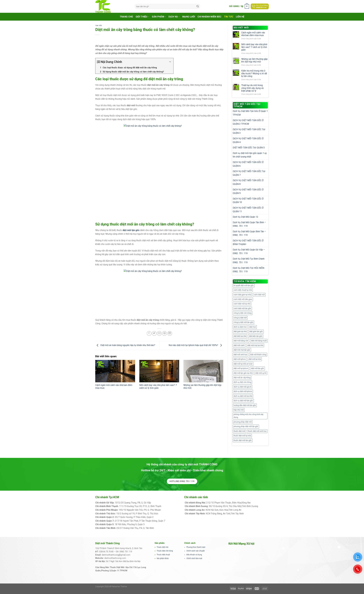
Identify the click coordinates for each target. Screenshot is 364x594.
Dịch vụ (173, 16)
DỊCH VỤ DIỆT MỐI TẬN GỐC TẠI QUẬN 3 (249, 131)
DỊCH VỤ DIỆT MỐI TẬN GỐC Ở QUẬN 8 (248, 182)
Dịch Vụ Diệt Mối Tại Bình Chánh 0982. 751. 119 (248, 260)
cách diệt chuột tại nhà (243, 290)
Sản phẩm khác (163, 558)
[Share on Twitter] (154, 333)
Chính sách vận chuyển (195, 551)
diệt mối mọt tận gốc (242, 350)
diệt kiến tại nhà (240, 336)
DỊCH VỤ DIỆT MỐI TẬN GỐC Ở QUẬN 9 (248, 191)
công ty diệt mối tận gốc (243, 322)
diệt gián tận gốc (256, 331)
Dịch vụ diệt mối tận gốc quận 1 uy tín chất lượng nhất (250, 155)
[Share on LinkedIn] (169, 333)
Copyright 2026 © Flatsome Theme (111, 586)
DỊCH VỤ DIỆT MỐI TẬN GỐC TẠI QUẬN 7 (249, 173)
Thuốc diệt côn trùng (165, 551)
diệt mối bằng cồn (241, 341)
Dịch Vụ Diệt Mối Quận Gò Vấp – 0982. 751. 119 (249, 251)
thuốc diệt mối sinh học (257, 431)
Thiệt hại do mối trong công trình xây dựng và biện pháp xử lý (252, 88)
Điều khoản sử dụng (194, 555)
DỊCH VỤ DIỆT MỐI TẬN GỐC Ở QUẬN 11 (248, 209)
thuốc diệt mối (239, 431)
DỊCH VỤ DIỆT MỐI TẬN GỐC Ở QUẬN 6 (248, 164)
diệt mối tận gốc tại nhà (243, 373)
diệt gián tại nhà (240, 331)
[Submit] (197, 6)
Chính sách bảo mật (194, 558)
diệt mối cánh (239, 345)
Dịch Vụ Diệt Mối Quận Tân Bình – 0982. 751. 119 (249, 224)
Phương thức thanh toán (195, 547)
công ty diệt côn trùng (243, 313)
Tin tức (228, 16)
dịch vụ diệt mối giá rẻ (242, 387)
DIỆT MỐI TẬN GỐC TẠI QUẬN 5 (249, 147)
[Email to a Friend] (159, 333)
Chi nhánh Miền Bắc (209, 16)
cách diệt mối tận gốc (242, 308)
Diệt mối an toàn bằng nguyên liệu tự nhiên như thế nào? (127, 345)
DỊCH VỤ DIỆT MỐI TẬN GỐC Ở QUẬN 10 (248, 200)
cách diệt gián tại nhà (242, 295)
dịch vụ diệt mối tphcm (243, 391)
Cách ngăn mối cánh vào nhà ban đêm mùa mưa (253, 34)
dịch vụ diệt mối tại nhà (243, 396)
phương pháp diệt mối (243, 422)
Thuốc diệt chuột (163, 555)
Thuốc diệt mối (162, 547)
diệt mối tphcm (240, 359)
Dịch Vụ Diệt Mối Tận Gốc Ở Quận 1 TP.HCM (250, 113)
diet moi (252, 327)
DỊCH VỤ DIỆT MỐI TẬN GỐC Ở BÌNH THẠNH (248, 242)
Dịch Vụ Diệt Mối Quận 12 (245, 217)
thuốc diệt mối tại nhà (242, 436)
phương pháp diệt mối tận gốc (246, 426)
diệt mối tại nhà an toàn (243, 364)
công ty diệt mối (240, 318)
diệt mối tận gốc (257, 368)
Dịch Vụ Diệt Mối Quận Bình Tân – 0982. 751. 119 (249, 233)
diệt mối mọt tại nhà (255, 345)
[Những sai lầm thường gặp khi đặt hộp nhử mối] (203, 371)
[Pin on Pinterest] (164, 333)
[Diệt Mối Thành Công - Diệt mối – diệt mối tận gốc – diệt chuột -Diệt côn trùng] (113, 6)
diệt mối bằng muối (259, 341)
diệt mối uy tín (260, 373)
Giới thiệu (141, 16)
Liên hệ (240, 16)
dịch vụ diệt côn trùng (242, 382)
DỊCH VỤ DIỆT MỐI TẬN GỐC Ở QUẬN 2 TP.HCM (248, 122)
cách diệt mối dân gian (243, 299)
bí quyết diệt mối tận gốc (244, 285)
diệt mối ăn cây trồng (242, 378)
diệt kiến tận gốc (255, 336)
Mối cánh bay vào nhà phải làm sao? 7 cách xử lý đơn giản (158, 386)
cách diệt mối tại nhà (242, 304)
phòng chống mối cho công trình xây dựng (248, 415)
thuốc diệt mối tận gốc (243, 440)
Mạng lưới (188, 16)
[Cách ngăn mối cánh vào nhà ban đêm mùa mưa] (115, 371)
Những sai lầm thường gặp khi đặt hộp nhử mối (254, 60)
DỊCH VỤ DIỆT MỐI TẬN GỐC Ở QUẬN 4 (248, 140)
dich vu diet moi (240, 327)
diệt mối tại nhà (255, 359)
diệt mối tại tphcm (241, 368)
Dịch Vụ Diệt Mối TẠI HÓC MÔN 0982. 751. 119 (248, 270)
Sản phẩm (158, 16)
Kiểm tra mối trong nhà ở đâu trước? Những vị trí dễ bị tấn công (254, 73)
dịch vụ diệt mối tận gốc (243, 401)
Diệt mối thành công (258, 355)
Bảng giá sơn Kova (163, 517)
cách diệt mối (259, 295)
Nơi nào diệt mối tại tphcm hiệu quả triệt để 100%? (194, 345)
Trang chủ (126, 16)
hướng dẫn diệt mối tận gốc (245, 405)
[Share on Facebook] (149, 333)
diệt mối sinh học (240, 355)
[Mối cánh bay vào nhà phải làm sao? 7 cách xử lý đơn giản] (159, 371)
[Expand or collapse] (170, 61)
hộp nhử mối (239, 410)
